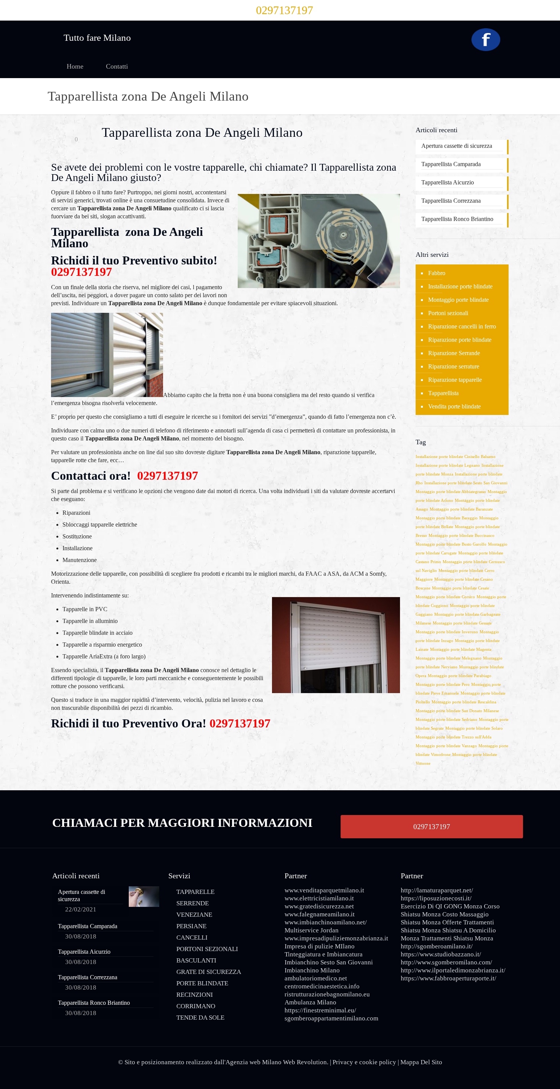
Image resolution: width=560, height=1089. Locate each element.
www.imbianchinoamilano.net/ (326, 922)
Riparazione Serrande (454, 353)
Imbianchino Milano (312, 970)
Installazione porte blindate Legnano (448, 465)
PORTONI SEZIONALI (207, 949)
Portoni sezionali (448, 313)
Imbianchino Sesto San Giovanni (329, 962)
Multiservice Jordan (312, 930)
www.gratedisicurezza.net (319, 906)
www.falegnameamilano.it (320, 914)
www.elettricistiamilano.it (319, 898)
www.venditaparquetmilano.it (324, 890)
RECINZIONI (194, 994)
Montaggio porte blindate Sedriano (446, 719)
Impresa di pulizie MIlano (320, 946)
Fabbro (436, 273)
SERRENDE (192, 903)
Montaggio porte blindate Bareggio (447, 518)
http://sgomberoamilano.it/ (437, 946)
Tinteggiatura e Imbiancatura (324, 954)
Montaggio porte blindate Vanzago (446, 746)
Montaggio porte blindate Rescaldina (464, 702)
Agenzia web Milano (254, 1062)
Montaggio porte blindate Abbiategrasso (451, 492)
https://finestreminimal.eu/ (320, 1010)
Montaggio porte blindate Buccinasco (461, 535)
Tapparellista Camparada (451, 164)
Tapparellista (443, 393)
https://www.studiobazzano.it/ (441, 954)
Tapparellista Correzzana (451, 200)
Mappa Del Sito (421, 1062)
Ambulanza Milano (310, 1002)
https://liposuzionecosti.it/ (436, 898)
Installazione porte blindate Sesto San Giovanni (465, 483)
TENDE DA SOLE (200, 1017)
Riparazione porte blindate (459, 339)
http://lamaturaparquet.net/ (437, 890)
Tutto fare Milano (97, 37)
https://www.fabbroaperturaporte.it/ (448, 978)
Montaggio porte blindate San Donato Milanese (457, 711)
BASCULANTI (196, 960)
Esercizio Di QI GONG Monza (441, 906)
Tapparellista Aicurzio (447, 182)
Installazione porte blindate (460, 286)
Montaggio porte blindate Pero (443, 684)
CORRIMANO (195, 1006)
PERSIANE (191, 926)
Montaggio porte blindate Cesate (460, 588)
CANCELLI (192, 937)
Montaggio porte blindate (458, 299)
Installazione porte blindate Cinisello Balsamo (456, 457)
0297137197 (284, 10)
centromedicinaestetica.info (322, 986)
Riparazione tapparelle (455, 379)
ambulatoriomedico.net (316, 978)
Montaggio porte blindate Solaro (474, 728)
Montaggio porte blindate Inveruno (447, 632)
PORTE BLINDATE (202, 983)
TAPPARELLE (195, 891)
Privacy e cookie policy (364, 1062)
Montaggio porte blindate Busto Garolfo (451, 544)
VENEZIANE (194, 914)
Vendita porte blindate (454, 406)
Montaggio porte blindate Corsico (445, 597)
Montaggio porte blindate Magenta (460, 649)
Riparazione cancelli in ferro (462, 326)
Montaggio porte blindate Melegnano (449, 658)
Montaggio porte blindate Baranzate (461, 509)
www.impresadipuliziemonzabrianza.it (336, 938)
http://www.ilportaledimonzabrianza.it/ (453, 970)
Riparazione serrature (453, 366)
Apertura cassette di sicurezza (456, 146)
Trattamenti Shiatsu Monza (457, 938)
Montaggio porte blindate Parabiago (459, 676)
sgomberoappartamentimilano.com (331, 1018)
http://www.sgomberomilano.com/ (446, 962)
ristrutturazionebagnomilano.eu (327, 994)
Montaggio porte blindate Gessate (462, 623)
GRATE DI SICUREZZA (208, 971)
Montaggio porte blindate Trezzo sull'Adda (453, 737)
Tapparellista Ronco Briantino (457, 219)
